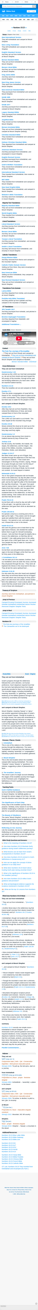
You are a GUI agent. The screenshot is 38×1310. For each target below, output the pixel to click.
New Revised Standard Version (13, 280)
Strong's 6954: (7, 1082)
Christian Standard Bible (11, 135)
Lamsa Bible (6, 291)
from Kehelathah (27, 355)
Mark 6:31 (18, 977)
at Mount (11, 357)
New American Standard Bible (13, 90)
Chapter (33, 674)
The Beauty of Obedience (11, 815)
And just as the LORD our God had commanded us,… (17, 701)
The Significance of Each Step (13, 802)
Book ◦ (27, 674)
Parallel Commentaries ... (11, 1048)
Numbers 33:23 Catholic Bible (12, 1163)
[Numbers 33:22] (2, 585)
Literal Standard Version (11, 224)
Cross (14, 30)
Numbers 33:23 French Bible (12, 1161)
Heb (29, 30)
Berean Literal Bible (9, 67)
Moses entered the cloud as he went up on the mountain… (18, 736)
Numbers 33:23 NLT (9, 1145)
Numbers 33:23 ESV (9, 1147)
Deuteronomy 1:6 (8, 416)
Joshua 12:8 (6, 442)
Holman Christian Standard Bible (14, 142)
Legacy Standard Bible (10, 112)
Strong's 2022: (7, 1114)
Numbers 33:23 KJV (9, 1151)
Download (32, 362)
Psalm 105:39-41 (8, 512)
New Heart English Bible (11, 187)
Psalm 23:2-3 (21, 1019)
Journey (25, 602)
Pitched (32, 604)
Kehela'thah (21, 604)
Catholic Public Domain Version (14, 265)
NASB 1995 (6, 97)
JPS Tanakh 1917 (8, 309)
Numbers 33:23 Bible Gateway (12, 1137)
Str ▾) (17, 34)
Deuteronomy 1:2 (8, 434)
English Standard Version (11, 52)
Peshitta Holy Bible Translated (13, 298)
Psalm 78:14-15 (7, 500)
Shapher (12, 606)
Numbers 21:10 (7, 386)
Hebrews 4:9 (17, 1011)
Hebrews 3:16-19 (8, 571)
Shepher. (17, 357)
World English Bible (9, 213)
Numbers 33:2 (21, 912)
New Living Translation (10, 45)
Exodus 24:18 (7, 424)
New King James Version (11, 82)
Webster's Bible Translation (12, 195)
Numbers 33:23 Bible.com (11, 1139)
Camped (5, 602)
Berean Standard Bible (10, 60)
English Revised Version (11, 157)
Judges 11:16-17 (8, 453)
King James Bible (8, 75)
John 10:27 (15, 956)
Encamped (18, 602)
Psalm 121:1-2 (19, 987)
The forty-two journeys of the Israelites (16, 624)
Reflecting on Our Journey (12, 828)
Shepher (18, 606)
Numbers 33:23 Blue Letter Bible (13, 1135)
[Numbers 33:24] (36, 585)
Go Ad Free (3, 1306)
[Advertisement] (21, 660)
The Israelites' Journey (12, 772)
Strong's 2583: (7, 1098)
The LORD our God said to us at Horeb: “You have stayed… (18, 735)
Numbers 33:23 (7, 1027)
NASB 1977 (6, 105)
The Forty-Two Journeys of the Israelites (15, 351)
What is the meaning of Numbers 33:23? (18, 843)
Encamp (11, 602)
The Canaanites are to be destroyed (16, 626)
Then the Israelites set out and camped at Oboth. (16, 702)
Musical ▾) (18, 330)
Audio (9, 30)
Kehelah (5, 604)
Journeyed (32, 602)
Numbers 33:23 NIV (9, 1143)
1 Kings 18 (29, 997)
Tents (24, 606)
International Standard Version (13, 172)
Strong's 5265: (7, 1066)
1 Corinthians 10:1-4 (9, 557)
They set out (16, 355)
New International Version (11, 37)
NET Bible (5, 180)
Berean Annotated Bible (11, 127)
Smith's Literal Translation (12, 246)
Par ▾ (14, 34)
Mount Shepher (9, 758)
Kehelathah (12, 604)
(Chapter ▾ (10, 34)
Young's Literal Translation (12, 239)
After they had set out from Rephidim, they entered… (16, 733)
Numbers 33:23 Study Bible (11, 1155)
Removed (5, 606)
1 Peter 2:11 (14, 954)
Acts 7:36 (5, 548)
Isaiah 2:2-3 (19, 999)
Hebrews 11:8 (17, 934)
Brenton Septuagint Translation (13, 317)
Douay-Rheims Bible (9, 257)
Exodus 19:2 (6, 407)
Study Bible (7, 674)
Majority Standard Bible (11, 205)
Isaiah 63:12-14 (7, 526)
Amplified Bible (7, 120)
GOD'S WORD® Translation (12, 165)
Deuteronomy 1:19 (9, 372)
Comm (25, 30)
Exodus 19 (6, 997)
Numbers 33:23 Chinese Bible (12, 1159)
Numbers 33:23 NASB (9, 1149)
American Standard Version (12, 150)
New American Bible (9, 272)
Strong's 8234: (7, 1126)
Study (19, 30)
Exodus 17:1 (6, 391)
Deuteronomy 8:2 (10, 949)
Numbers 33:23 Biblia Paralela (12, 1157)
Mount (27, 604)
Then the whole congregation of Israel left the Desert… (17, 704)
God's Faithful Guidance (11, 790)
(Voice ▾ (13, 330)
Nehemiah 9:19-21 (8, 473)
